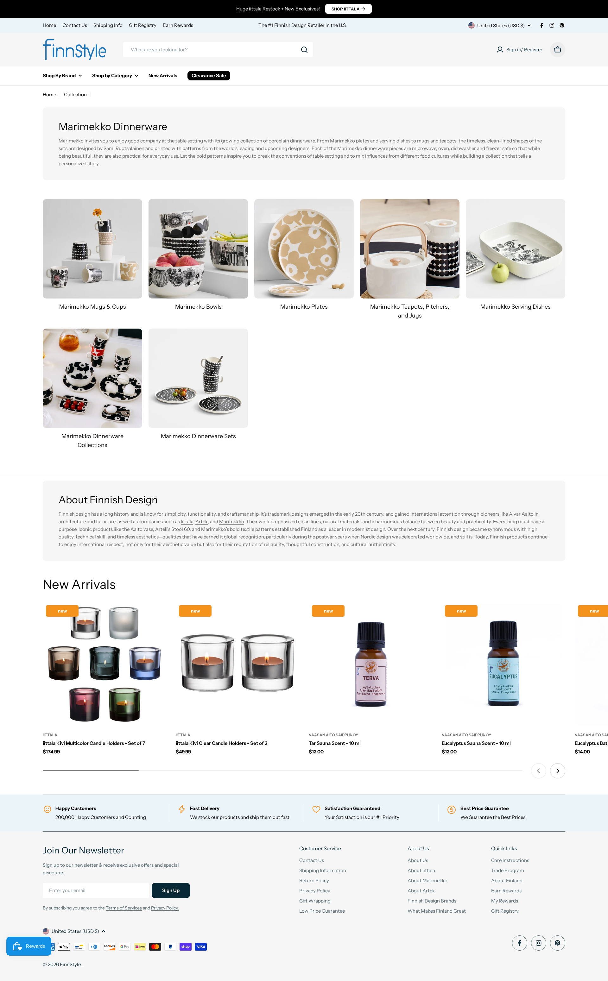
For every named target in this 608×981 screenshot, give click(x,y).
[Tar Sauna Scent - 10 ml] (370, 664)
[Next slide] (557, 770)
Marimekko (231, 522)
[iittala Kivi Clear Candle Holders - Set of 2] (237, 664)
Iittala (187, 522)
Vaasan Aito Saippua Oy (333, 735)
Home (49, 25)
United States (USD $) (501, 25)
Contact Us (74, 25)
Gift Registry (142, 25)
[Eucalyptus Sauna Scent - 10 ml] (503, 664)
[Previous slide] (538, 770)
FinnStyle (70, 964)
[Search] (304, 49)
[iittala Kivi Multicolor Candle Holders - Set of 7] (104, 664)
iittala (50, 735)
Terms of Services (124, 908)
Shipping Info (108, 25)
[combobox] (218, 49)
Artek (201, 522)
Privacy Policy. (165, 908)
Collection (75, 94)
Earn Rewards (178, 25)
